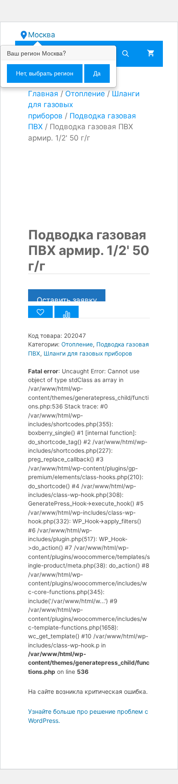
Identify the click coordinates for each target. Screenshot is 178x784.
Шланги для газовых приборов (88, 353)
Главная (43, 93)
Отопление (85, 93)
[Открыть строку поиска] (125, 54)
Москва (41, 34)
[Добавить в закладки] (40, 312)
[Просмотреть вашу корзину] (150, 54)
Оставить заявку (67, 298)
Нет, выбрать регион (44, 73)
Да (97, 73)
